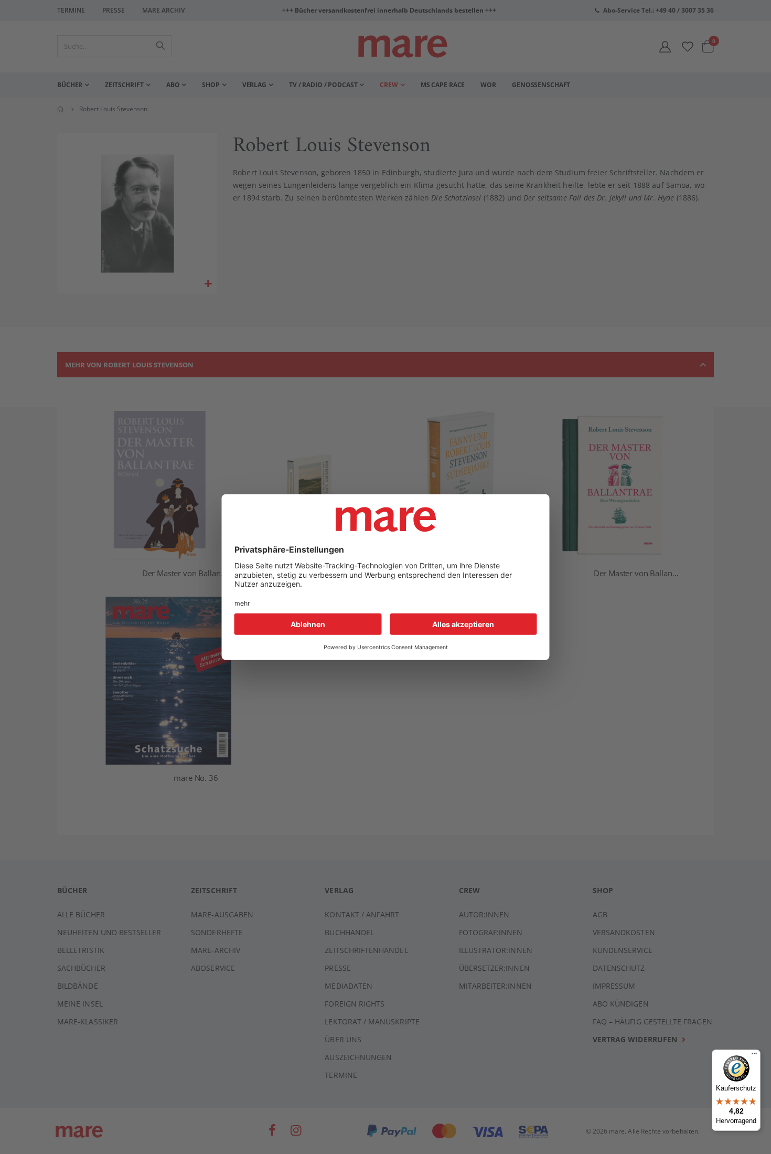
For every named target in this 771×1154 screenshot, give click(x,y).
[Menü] (754, 1052)
